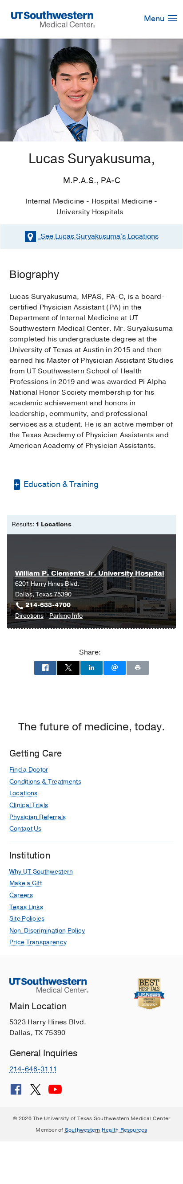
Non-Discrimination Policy (47, 930)
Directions (29, 616)
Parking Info (66, 616)
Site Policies (27, 918)
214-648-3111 (33, 1069)
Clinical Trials (28, 805)
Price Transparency (38, 942)
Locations (99, 236)
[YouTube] (55, 1093)
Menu (155, 18)
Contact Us (25, 828)
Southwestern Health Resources (106, 1129)
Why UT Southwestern (41, 871)
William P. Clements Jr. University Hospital (89, 573)
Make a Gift (25, 883)
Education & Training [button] (60, 484)
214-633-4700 (48, 605)
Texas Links (26, 907)
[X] (35, 1093)
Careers (21, 895)
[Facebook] (16, 1093)
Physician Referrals (37, 817)
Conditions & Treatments (45, 781)
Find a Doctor (28, 769)
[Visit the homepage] (53, 19)
